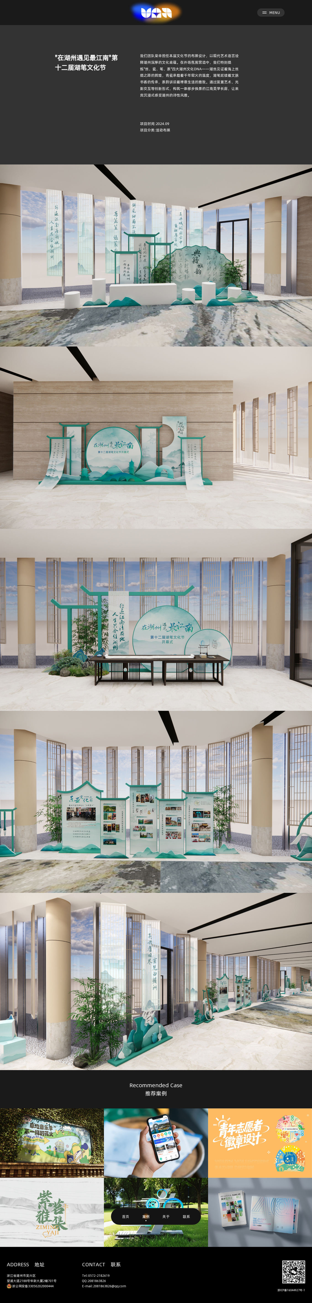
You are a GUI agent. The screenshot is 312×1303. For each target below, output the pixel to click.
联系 (186, 1216)
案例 (146, 1216)
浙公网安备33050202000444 (33, 1286)
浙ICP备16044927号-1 (291, 1290)
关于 (166, 1216)
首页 (125, 1216)
